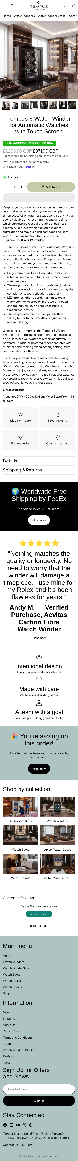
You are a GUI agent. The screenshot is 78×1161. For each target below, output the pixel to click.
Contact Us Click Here (17, 1145)
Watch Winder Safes (51, 16)
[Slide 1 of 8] (6, 105)
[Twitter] (24, 1125)
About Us (9, 1025)
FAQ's (7, 1044)
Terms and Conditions (17, 1037)
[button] (39, 197)
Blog (6, 993)
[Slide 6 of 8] (53, 105)
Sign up (39, 1101)
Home (7, 16)
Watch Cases (12, 980)
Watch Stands (12, 987)
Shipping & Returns (22, 470)
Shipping (9, 1018)
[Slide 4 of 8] (34, 105)
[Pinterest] (30, 1125)
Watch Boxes (11, 974)
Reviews (8, 1056)
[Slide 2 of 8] (15, 105)
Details (10, 460)
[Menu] (4, 5)
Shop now (39, 520)
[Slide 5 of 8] (44, 105)
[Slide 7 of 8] (63, 105)
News (6, 1062)
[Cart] (74, 5)
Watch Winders (24, 16)
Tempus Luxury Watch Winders (42, 1156)
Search (8, 1012)
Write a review (39, 914)
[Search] (12, 5)
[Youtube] (18, 1125)
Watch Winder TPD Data (19, 1050)
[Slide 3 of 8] (25, 105)
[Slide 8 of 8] (72, 105)
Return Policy (12, 1031)
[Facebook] (5, 1125)
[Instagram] (11, 1125)
